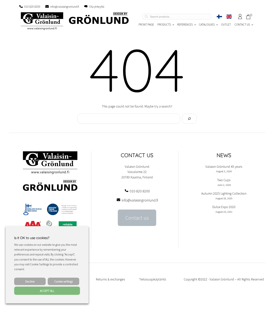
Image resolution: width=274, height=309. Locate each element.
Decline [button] (30, 281)
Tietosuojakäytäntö (152, 279)
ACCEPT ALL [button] (47, 291)
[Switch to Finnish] (219, 16)
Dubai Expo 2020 (223, 207)
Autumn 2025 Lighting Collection (223, 193)
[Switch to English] (229, 16)
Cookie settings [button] (63, 281)
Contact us (137, 217)
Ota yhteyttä (96, 6)
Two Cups (224, 180)
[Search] (189, 119)
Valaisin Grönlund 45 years (223, 166)
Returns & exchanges (110, 279)
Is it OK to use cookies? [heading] (31, 238)
